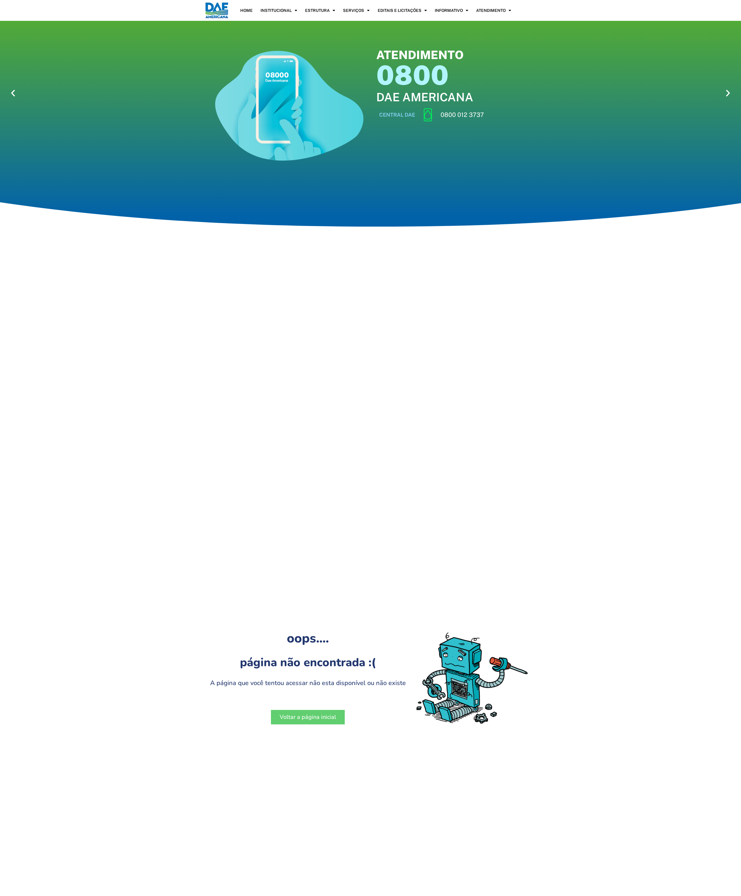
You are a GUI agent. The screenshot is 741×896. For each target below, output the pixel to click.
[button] (13, 93)
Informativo (449, 10)
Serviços (353, 10)
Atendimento (491, 10)
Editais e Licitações (399, 10)
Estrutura (317, 10)
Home (246, 10)
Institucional (276, 10)
